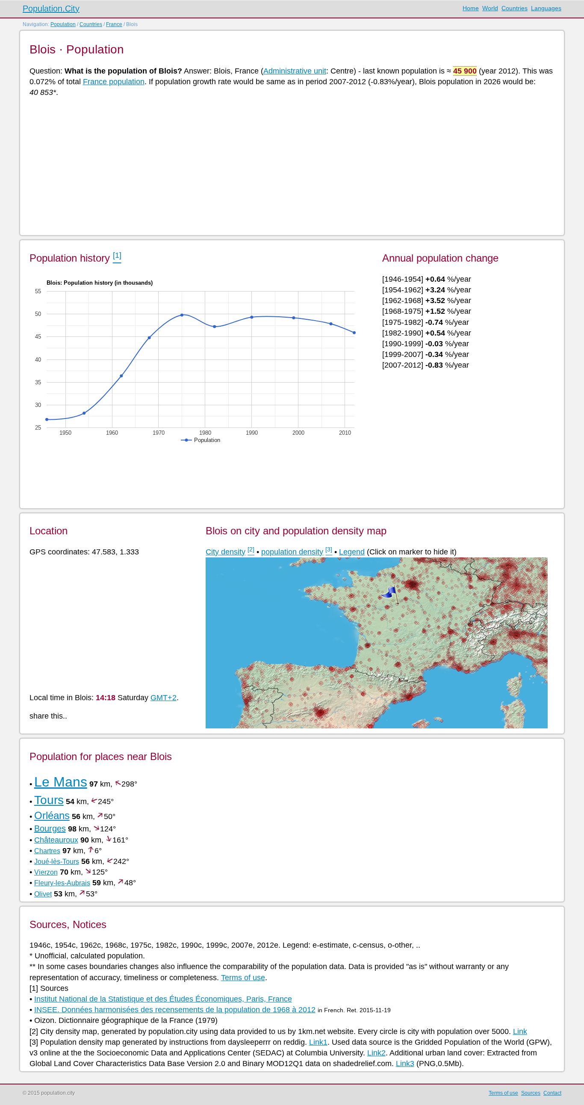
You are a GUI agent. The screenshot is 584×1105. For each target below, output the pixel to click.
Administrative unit (294, 71)
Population (63, 24)
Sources (530, 1093)
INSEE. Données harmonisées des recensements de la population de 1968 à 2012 (175, 1009)
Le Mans (60, 782)
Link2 (376, 1053)
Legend (352, 552)
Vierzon (46, 872)
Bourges (50, 828)
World (490, 8)
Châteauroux (56, 840)
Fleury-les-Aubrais (62, 883)
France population (114, 81)
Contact (552, 1093)
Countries (514, 8)
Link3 (405, 1063)
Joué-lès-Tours (56, 861)
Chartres (47, 851)
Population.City (51, 8)
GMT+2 (163, 697)
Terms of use (243, 977)
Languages (546, 8)
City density (225, 552)
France (114, 24)
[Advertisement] (286, 165)
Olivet (43, 894)
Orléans (52, 815)
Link (520, 1031)
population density (292, 552)
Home (471, 8)
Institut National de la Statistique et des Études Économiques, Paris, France (163, 999)
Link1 (318, 1042)
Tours (49, 800)
